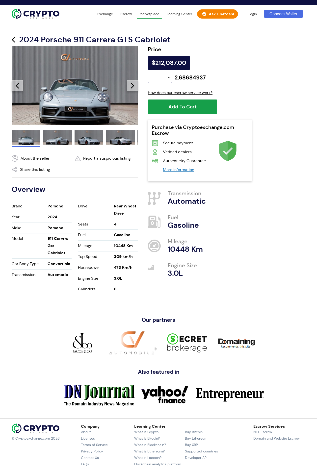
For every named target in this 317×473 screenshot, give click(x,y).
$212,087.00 (169, 63)
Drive (82, 206)
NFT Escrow (262, 432)
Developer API (196, 457)
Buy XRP (191, 445)
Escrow (126, 14)
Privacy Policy (92, 451)
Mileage (85, 245)
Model (17, 238)
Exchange (105, 14)
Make (16, 227)
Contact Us (90, 457)
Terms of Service (94, 445)
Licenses (88, 438)
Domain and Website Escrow (276, 438)
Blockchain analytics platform (157, 464)
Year (16, 217)
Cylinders (87, 289)
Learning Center (179, 14)
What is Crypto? (147, 432)
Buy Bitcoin (194, 432)
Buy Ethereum (196, 438)
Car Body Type (25, 263)
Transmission (23, 274)
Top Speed (87, 256)
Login (252, 14)
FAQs (85, 464)
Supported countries (201, 451)
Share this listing (35, 169)
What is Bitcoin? (147, 438)
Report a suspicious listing (107, 158)
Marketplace (149, 14)
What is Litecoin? (147, 457)
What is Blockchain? (150, 445)
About (86, 432)
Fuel (82, 234)
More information (178, 169)
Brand (17, 206)
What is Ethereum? (149, 451)
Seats (83, 224)
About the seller (35, 158)
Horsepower (89, 267)
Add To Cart (182, 107)
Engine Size (88, 278)
